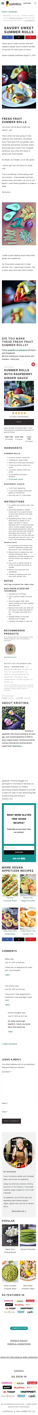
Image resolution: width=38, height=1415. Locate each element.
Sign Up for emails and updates (19, 1357)
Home (4, 12)
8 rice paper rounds (16, 479)
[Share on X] (19, 37)
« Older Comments (9, 1044)
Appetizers (13, 12)
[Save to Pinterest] (30, 37)
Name (5, 1103)
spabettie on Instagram (17, 350)
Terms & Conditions (19, 1344)
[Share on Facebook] (7, 37)
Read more (17, 746)
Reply (7, 975)
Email (5, 1112)
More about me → (19, 1211)
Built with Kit (19, 858)
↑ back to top (19, 1328)
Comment (6, 1072)
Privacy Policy (19, 1341)
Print (19, 422)
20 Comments (29, 20)
